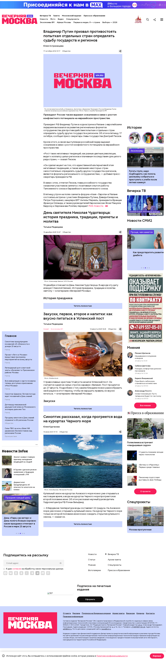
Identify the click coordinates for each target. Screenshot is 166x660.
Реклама (76, 613)
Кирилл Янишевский (144, 378)
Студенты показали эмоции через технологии (151, 453)
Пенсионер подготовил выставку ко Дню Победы (150, 478)
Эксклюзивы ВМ (47, 22)
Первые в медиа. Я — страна (86, 22)
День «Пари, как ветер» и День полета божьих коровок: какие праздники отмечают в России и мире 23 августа (20, 522)
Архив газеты (114, 560)
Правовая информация (73, 616)
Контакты (150, 613)
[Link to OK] (16, 573)
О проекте (145, 491)
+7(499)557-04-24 (138, 627)
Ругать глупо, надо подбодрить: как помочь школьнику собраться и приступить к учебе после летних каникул (145, 157)
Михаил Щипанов (142, 353)
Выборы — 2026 (109, 22)
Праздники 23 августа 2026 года (20, 504)
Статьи (91, 560)
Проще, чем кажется (142, 232)
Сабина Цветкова (142, 366)
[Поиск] (147, 19)
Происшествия (11, 436)
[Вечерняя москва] (30, 622)
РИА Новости (96, 206)
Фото (52, 19)
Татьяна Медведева (53, 227)
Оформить (90, 599)
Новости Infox (15, 451)
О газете (67, 613)
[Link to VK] (11, 573)
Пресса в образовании (94, 15)
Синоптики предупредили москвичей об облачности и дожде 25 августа (17, 344)
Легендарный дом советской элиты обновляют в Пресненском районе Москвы (20, 370)
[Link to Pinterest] (48, 573)
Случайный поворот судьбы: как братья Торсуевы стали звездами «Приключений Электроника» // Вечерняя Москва (134, 138)
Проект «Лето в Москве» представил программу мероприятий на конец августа (18, 357)
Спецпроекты (72, 19)
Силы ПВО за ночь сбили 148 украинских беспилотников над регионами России (18, 430)
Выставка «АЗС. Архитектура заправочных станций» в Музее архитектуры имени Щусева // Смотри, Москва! (148, 138)
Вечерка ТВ (45, 15)
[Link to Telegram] (32, 573)
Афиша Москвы (64, 22)
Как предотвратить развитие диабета (145, 238)
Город (7, 350)
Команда (140, 613)
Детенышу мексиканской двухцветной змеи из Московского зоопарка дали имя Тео (20, 407)
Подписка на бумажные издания (96, 613)
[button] (7, 504)
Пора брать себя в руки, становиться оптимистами (146, 382)
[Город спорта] (138, 19)
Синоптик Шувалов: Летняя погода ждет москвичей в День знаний (20, 395)
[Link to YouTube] (27, 573)
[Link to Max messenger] (5, 573)
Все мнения (145, 405)
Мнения (133, 347)
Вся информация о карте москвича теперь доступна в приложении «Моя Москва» (20, 383)
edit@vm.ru (67, 629)
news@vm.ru (106, 629)
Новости (44, 19)
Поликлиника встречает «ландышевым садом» (140, 444)
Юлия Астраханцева (53, 46)
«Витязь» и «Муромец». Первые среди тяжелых (149, 466)
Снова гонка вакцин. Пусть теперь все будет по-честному (148, 395)
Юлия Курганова (51, 426)
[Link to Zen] (21, 573)
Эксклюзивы (137, 150)
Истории (134, 127)
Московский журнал (71, 15)
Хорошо (157, 656)
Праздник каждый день (17, 497)
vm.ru (140, 625)
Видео (61, 19)
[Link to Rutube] (43, 573)
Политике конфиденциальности (112, 656)
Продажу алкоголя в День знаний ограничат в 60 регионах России (19, 418)
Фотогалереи (94, 570)
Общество (9, 423)
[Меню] (161, 19)
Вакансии (130, 613)
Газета (56, 15)
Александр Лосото (143, 391)
